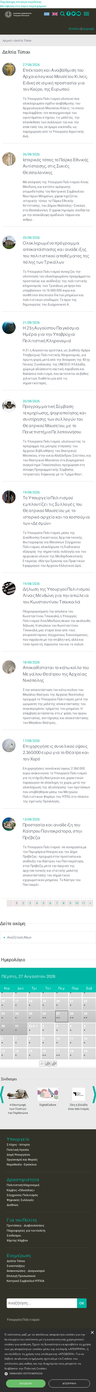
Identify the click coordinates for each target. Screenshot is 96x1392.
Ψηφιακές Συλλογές (20, 1200)
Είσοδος (74, 28)
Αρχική (7, 40)
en (54, 14)
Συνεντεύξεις (16, 1266)
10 (76, 903)
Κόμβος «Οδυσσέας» (21, 1190)
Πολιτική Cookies (35, 1368)
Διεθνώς (13, 1205)
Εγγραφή (88, 28)
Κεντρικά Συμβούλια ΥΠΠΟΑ (25, 1281)
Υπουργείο (18, 1139)
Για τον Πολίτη (22, 1219)
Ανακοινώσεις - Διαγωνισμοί (26, 1270)
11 (83, 903)
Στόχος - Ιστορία (18, 1144)
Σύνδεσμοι (14, 1235)
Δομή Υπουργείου (18, 1154)
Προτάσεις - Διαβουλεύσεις (25, 1225)
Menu (85, 14)
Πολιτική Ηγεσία (18, 1149)
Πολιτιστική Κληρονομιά (23, 1185)
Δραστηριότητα (23, 1179)
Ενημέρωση (19, 1255)
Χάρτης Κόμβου (17, 1240)
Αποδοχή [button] (26, 1383)
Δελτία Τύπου (16, 1261)
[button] (48, 1373)
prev (3, 1094)
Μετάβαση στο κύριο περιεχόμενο (23, 6)
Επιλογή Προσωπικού (21, 1276)
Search (62, 14)
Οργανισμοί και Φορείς (22, 1159)
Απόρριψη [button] (69, 1383)
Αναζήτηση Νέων (19, 937)
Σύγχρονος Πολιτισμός (22, 1195)
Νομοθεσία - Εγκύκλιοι (22, 1164)
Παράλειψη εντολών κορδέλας (21, 2)
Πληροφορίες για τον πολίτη (26, 1230)
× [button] (92, 1332)
